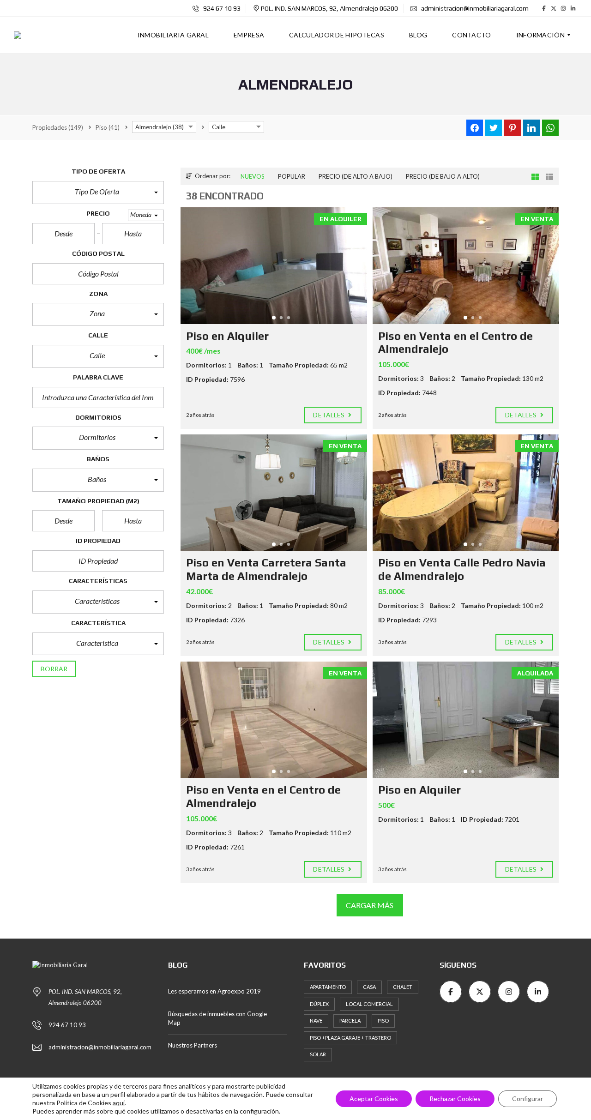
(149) (57, 127)
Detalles (329, 415)
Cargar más (370, 905)
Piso (383, 1021)
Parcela (350, 1021)
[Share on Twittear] (493, 128)
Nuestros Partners (192, 1045)
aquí (119, 1103)
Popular (291, 176)
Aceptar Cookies (374, 1098)
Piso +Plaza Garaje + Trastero (350, 1038)
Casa (369, 987)
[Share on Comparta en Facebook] (474, 128)
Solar (318, 1054)
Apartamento (328, 987)
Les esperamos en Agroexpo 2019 (214, 991)
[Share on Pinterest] (512, 128)
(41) (108, 127)
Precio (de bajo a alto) (443, 176)
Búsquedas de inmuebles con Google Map (217, 1018)
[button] (98, 192)
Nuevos (253, 176)
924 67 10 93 (221, 8)
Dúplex (319, 1004)
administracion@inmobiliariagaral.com (474, 8)
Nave (316, 1021)
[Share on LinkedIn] (531, 128)
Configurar (527, 1098)
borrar (54, 669)
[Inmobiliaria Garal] (17, 35)
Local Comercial (369, 1004)
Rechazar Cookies (455, 1098)
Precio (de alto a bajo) (355, 176)
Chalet (402, 987)
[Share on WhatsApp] (550, 128)
